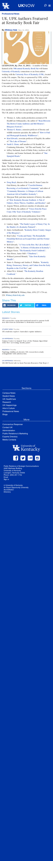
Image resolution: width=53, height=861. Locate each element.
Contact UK (7, 427)
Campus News (8, 392)
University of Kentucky (11, 71)
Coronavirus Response (12, 424)
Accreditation (9, 489)
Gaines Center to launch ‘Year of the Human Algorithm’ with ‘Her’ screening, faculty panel (25, 342)
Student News (8, 395)
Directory (7, 492)
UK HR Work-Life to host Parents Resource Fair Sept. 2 (25, 363)
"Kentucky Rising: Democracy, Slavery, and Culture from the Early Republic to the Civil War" (28, 265)
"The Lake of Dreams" (18, 141)
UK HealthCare (9, 399)
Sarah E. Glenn (13, 144)
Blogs (5, 414)
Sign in (6, 479)
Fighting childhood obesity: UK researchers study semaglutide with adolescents (23, 353)
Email (6, 477)
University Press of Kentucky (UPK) (30, 74)
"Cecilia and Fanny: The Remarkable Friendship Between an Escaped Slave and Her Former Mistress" (28, 238)
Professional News (10, 13)
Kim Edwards (12, 138)
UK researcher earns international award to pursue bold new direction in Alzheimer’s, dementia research (25, 321)
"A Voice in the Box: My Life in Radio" (34, 244)
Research (6, 402)
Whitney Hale (11, 29)
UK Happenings (9, 405)
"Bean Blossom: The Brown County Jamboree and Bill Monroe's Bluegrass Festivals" (29, 123)
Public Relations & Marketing (15, 433)
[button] (49, 5)
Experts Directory (10, 436)
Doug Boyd (11, 182)
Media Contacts (9, 439)
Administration (8, 430)
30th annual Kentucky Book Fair (26, 68)
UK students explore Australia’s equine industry (22, 331)
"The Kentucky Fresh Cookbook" (32, 250)
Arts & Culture (8, 408)
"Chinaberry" (32, 253)
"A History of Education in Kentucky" (35, 247)
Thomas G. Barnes (14, 129)
